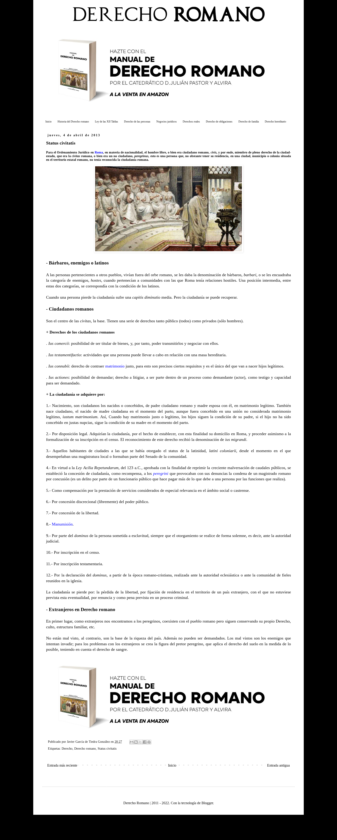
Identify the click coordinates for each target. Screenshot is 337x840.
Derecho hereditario (275, 121)
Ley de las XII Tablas (106, 121)
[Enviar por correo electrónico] (131, 742)
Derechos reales (191, 121)
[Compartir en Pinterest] (149, 742)
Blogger (207, 803)
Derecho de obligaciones (219, 121)
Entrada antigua (278, 765)
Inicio (48, 121)
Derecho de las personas (137, 121)
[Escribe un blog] (136, 742)
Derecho (67, 748)
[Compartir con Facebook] (144, 742)
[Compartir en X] (140, 742)
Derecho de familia (248, 121)
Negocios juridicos (166, 121)
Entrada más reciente (62, 765)
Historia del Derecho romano (73, 121)
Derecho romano (85, 748)
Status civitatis (107, 748)
